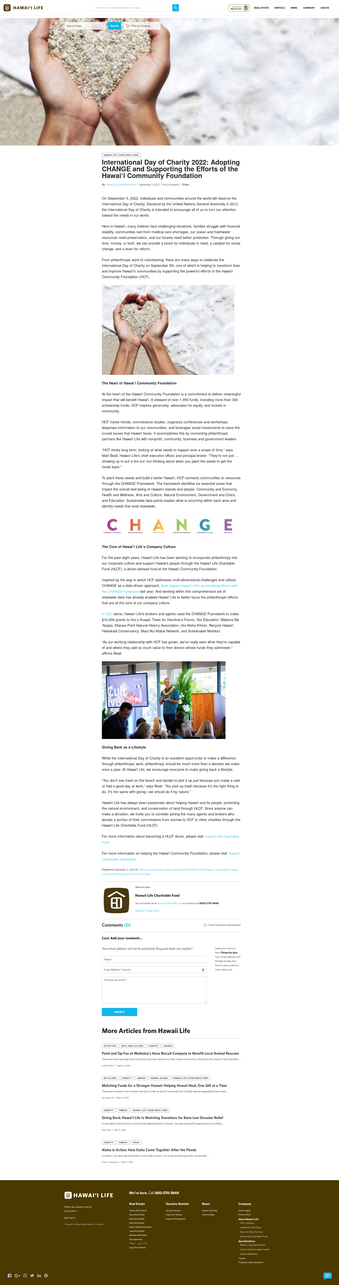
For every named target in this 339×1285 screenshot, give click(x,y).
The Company (247, 1223)
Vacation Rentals (173, 1210)
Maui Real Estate (136, 1223)
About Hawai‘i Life (248, 1219)
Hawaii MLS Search (138, 1210)
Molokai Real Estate (138, 1235)
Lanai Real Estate (136, 1231)
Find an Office (70, 1211)
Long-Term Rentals (174, 1214)
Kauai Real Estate (137, 1214)
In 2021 (107, 614)
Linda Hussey (108, 1065)
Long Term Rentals (137, 1247)
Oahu (136, 1142)
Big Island (110, 1078)
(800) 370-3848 (209, 903)
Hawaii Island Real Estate (140, 1227)
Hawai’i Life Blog (209, 1210)
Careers (241, 1258)
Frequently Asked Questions (250, 1262)
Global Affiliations (249, 1253)
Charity (142, 869)
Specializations (246, 1241)
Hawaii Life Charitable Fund (121, 155)
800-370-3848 (167, 1193)
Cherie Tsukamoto (110, 1162)
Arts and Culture (132, 1046)
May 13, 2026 (123, 1097)
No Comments (171, 184)
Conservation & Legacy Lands (254, 1249)
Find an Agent (244, 1210)
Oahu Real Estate (136, 1218)
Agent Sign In (69, 1217)
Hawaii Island (159, 1078)
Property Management (175, 1218)
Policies (100, 1224)
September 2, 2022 (149, 184)
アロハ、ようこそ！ (138, 1243)
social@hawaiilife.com (169, 903)
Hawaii (168, 869)
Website (139, 910)
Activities (110, 1046)
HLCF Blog (144, 873)
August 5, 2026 (123, 1065)
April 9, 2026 (120, 1130)
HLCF (135, 873)
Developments (135, 1239)
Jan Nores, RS (108, 1097)
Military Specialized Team (253, 1244)
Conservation (155, 869)
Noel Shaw (106, 1130)
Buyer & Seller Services (251, 1231)
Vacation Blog (208, 1214)
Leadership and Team (250, 1227)
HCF (127, 873)
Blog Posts (153, 910)
